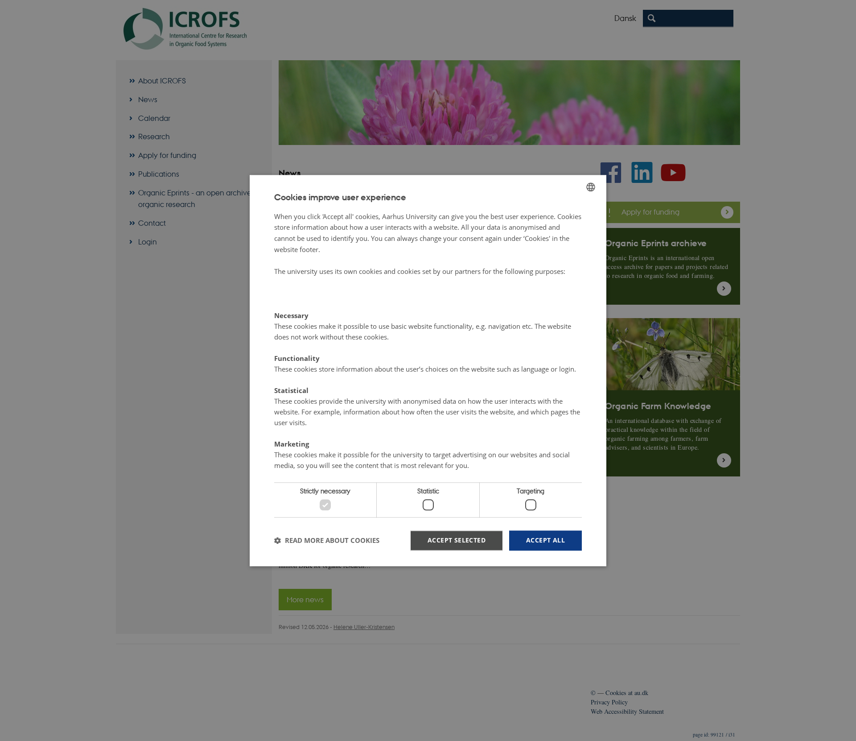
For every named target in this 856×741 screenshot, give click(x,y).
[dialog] (428, 370)
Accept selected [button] (457, 540)
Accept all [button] (545, 540)
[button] (326, 541)
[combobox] (590, 186)
